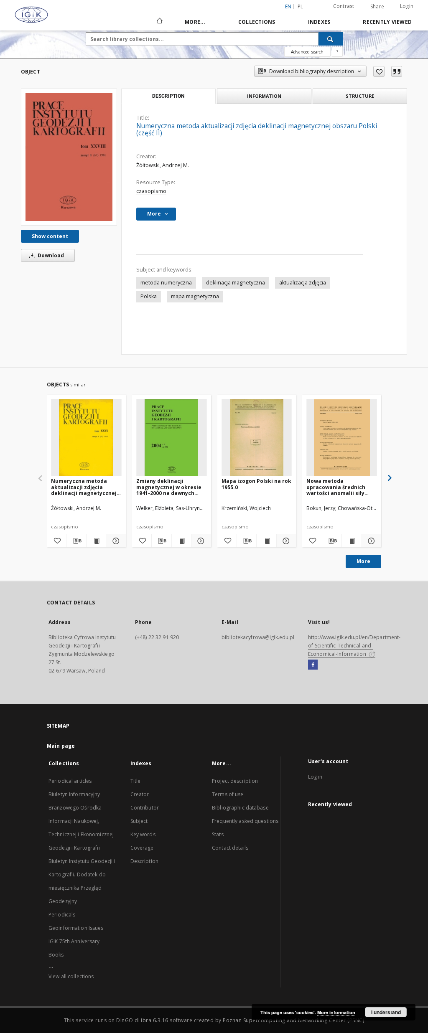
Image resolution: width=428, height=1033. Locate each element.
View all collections (71, 976)
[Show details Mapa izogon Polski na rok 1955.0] (285, 541)
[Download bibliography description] (76, 541)
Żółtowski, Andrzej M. (162, 165)
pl (300, 6)
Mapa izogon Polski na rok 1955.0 (256, 483)
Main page (61, 745)
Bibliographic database (240, 807)
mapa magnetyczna (195, 296)
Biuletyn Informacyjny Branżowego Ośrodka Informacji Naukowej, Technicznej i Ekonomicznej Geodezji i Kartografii (81, 821)
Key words (142, 834)
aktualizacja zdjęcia (302, 282)
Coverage (142, 847)
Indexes (319, 21)
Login (406, 6)
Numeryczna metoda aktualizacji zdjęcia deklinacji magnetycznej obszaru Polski (84, 486)
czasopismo (151, 191)
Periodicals (61, 914)
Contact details (230, 847)
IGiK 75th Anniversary (74, 941)
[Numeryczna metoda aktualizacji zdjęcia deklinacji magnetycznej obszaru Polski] (86, 438)
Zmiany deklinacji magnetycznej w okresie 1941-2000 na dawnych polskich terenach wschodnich (168, 486)
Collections (256, 21)
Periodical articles (70, 780)
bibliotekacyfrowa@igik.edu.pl (258, 637)
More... (195, 21)
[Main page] (159, 22)
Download (50, 255)
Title (135, 780)
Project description (235, 780)
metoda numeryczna (166, 282)
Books (56, 954)
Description (144, 861)
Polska (148, 296)
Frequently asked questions (245, 821)
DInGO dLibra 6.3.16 (142, 1020)
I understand (386, 1012)
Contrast (343, 6)
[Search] (330, 39)
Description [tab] (168, 96)
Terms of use (227, 794)
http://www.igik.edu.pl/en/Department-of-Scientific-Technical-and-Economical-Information (354, 645)
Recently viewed (387, 21)
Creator (139, 794)
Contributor (144, 807)
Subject (139, 821)
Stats (218, 834)
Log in (315, 776)
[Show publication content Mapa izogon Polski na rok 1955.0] (266, 541)
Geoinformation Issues (76, 927)
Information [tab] (264, 96)
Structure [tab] (360, 96)
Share (377, 6)
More (363, 561)
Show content (50, 236)
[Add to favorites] (379, 71)
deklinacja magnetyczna (235, 282)
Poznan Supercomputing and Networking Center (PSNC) (293, 1020)
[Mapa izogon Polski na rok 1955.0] (257, 438)
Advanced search (307, 52)
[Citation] (396, 71)
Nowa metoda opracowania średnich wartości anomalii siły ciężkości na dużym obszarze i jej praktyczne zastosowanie (340, 486)
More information (336, 1012)
